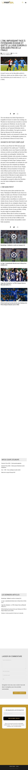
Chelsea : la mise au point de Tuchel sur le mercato (12, 613)
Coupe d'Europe (6, 53)
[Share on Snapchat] (17, 113)
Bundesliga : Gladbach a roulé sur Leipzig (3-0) (13, 245)
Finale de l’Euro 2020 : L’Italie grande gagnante (11, 463)
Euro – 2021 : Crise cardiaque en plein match (10, 470)
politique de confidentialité (14, 726)
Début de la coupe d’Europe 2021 (8, 472)
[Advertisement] (14, 22)
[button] (22, 2)
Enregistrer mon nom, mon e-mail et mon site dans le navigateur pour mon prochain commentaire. (13, 687)
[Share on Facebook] (10, 113)
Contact (17, 766)
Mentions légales (12, 766)
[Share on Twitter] (14, 113)
